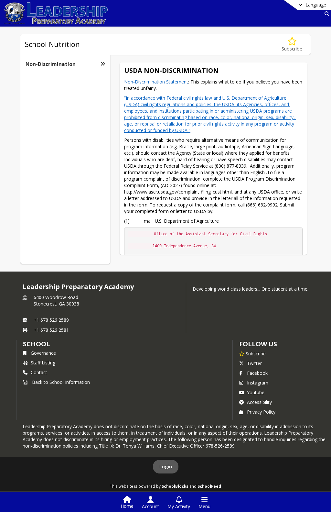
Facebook (257, 373)
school (36, 343)
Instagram (257, 383)
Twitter (254, 363)
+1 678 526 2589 (51, 320)
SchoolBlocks (175, 486)
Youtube (255, 392)
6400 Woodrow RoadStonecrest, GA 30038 (56, 300)
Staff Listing (43, 363)
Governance (43, 353)
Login (165, 466)
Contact (39, 372)
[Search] (325, 14)
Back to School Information (61, 382)
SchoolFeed (209, 486)
